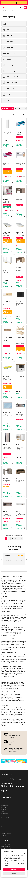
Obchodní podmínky (6, 833)
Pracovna (3, 807)
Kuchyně (3, 809)
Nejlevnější (18, 114)
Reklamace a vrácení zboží (8, 831)
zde (8, 863)
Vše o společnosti (5, 844)
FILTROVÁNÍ (5, 108)
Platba (3, 829)
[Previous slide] (1, 559)
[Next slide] (26, 559)
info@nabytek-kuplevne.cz (14, 786)
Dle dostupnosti (4, 114)
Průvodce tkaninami (6, 848)
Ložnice (3, 803)
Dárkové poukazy (5, 846)
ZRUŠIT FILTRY (18, 108)
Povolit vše (14, 869)
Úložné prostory (5, 813)
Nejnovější (12, 114)
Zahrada (3, 815)
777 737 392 (8, 783)
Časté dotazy (4, 835)
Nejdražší (24, 114)
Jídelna (3, 811)
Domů (4, 10)
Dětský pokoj (11, 10)
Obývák (3, 801)
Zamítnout (14, 873)
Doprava (3, 826)
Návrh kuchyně (5, 817)
